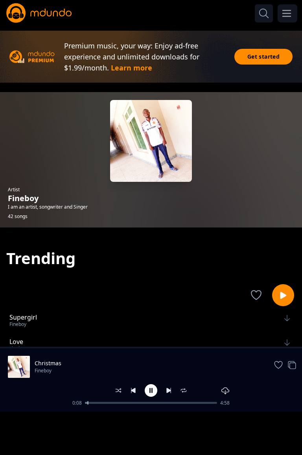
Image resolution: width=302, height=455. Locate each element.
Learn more (131, 67)
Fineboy (43, 370)
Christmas (48, 363)
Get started (263, 56)
